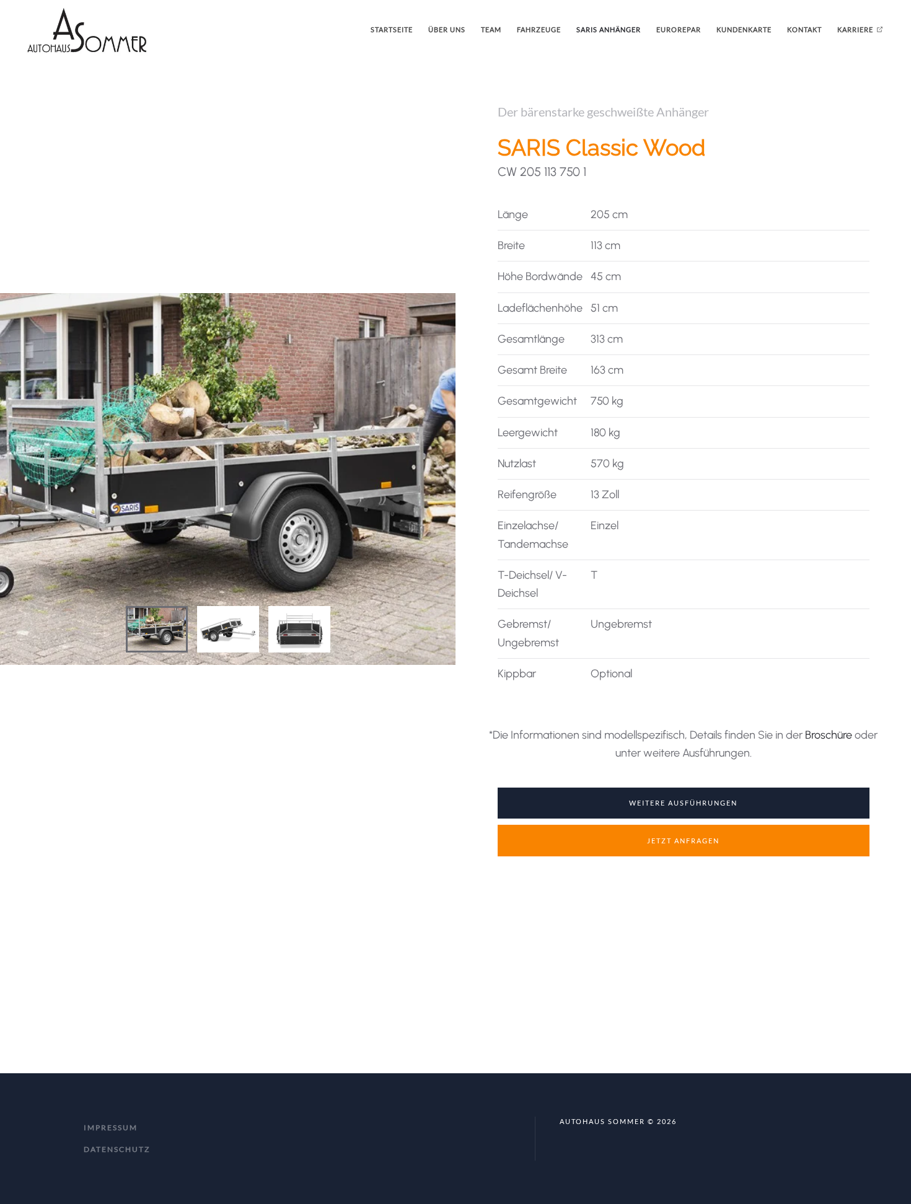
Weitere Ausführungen (683, 803)
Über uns (446, 29)
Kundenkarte (744, 29)
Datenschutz (117, 1149)
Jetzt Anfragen (683, 841)
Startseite (392, 29)
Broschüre (828, 735)
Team (491, 29)
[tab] (157, 629)
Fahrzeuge (539, 29)
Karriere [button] (855, 29)
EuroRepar (678, 29)
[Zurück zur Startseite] (87, 29)
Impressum (111, 1127)
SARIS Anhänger (608, 29)
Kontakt (804, 29)
